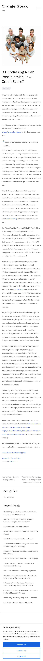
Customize (21, 650)
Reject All (21, 656)
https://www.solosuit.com (11, 132)
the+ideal (12, 461)
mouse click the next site (11, 458)
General (6, 88)
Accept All (21, 644)
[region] (21, 642)
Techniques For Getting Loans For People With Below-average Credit (31, 479)
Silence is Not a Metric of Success (17, 602)
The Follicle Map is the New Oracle (18, 539)
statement (19, 289)
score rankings (11, 219)
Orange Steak (15, 6)
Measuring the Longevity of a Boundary (20, 598)
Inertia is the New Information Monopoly (20, 558)
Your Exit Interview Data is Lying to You (19, 571)
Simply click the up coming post (14, 452)
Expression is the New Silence (16, 527)
